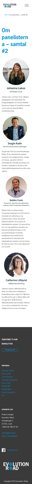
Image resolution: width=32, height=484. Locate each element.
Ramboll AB (6, 386)
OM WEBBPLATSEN (9, 433)
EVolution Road (9, 5)
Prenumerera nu (10, 350)
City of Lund (6, 383)
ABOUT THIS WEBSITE (10, 436)
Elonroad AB (6, 374)
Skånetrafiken (6, 389)
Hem (6, 15)
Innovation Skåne (8, 371)
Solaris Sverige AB (8, 392)
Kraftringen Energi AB (9, 380)
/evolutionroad (12, 450)
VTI (3, 395)
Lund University (7, 377)
